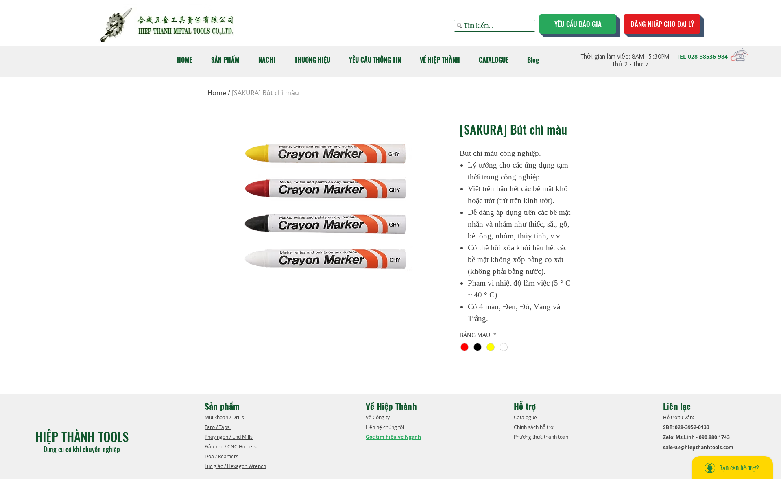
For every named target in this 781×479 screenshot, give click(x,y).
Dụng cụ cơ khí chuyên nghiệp (83, 449)
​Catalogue (526, 417)
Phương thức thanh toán (541, 436)
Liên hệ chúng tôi (385, 427)
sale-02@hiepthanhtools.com (698, 447)
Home (216, 92)
